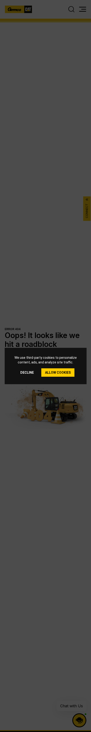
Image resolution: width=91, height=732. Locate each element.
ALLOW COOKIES (58, 372)
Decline (27, 372)
